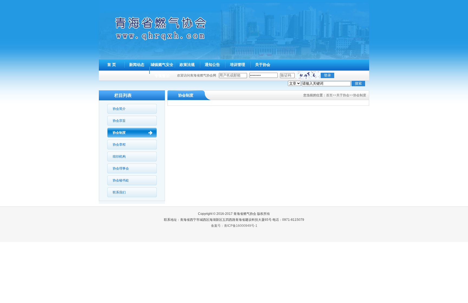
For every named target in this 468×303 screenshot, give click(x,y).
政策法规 (187, 64)
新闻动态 (136, 64)
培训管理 (237, 64)
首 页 (111, 64)
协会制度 (119, 133)
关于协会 (262, 64)
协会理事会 (121, 168)
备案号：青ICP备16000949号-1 (234, 226)
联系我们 (119, 192)
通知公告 (212, 64)
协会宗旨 (119, 121)
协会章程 (119, 144)
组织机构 (119, 156)
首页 (329, 95)
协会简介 (119, 109)
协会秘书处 (121, 180)
